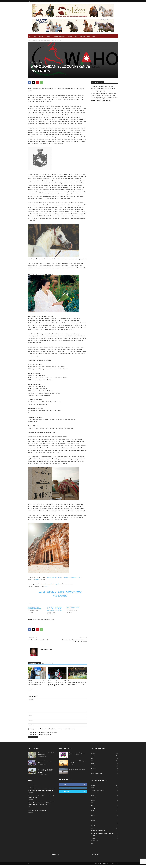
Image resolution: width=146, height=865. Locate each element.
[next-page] (32, 689)
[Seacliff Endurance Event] (63, 771)
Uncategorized (94, 840)
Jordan (34, 619)
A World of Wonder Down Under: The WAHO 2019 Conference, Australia (54, 609)
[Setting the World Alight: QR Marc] (63, 763)
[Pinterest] (37, 82)
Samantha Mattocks (37, 75)
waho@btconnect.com (54, 577)
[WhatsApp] (41, 82)
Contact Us (40, 1)
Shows (37, 62)
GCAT (92, 802)
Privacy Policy (54, 1)
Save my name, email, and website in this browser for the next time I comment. (52, 729)
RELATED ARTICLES (34, 663)
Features (41, 36)
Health (92, 805)
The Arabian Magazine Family (99, 830)
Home (30, 36)
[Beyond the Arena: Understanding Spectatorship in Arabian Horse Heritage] (77, 673)
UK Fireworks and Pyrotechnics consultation (40, 790)
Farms (92, 795)
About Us (105, 863)
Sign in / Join (32, 1)
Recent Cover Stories (98, 790)
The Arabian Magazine (44, 619)
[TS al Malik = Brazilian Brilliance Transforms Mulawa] (32, 771)
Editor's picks (95, 792)
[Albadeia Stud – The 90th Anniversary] (32, 755)
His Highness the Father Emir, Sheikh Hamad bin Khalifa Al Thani (41, 796)
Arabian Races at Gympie (77, 753)
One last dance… (32, 785)
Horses (92, 810)
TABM (76, 36)
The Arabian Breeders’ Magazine (50, 584)
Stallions (82, 36)
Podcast (70, 36)
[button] (117, 1)
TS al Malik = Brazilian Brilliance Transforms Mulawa (45, 770)
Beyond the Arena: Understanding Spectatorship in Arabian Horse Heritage (77, 682)
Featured (93, 797)
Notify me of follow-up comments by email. (44, 732)
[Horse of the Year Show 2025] (32, 763)
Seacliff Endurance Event (77, 769)
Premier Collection (59, 36)
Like (84, 784)
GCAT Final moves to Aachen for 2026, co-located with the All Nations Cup (36, 682)
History (93, 808)
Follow (84, 788)
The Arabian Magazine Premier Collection (102, 833)
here (46, 586)
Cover (48, 36)
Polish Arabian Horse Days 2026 (37, 810)
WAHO (41, 62)
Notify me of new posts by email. (41, 734)
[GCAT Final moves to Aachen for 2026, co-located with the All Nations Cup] (37, 673)
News (35, 36)
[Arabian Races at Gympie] (63, 755)
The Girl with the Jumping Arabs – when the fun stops (74, 640)
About (46, 1)
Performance (94, 818)
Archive (93, 785)
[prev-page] (29, 689)
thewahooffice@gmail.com (71, 577)
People (92, 815)
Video (88, 36)
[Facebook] (29, 82)
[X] (33, 82)
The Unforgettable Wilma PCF (38, 640)
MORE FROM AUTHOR (47, 663)
